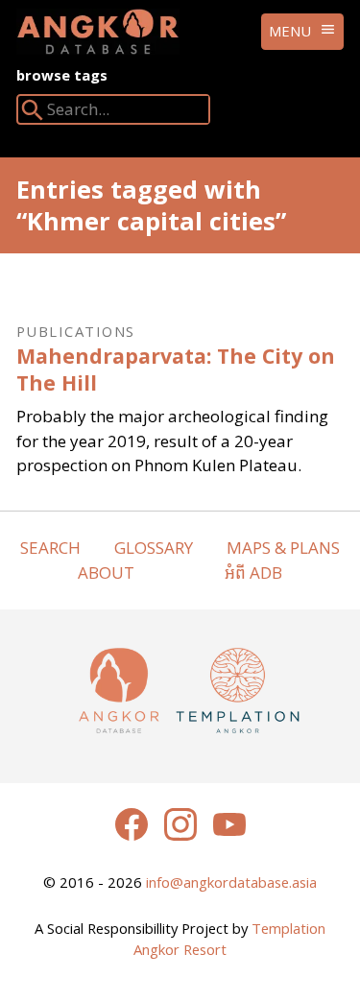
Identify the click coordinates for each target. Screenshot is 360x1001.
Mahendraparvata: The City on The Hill (175, 369)
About (106, 572)
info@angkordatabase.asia (231, 882)
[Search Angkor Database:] (32, 113)
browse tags (62, 74)
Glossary (153, 547)
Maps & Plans (283, 547)
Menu (290, 30)
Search (50, 547)
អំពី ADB (253, 572)
